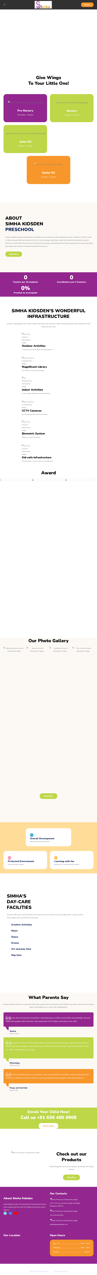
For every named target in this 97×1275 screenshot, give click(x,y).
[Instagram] (5, 1213)
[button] (87, 4)
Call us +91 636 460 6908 (49, 1117)
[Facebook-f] (10, 1213)
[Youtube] (15, 1213)
